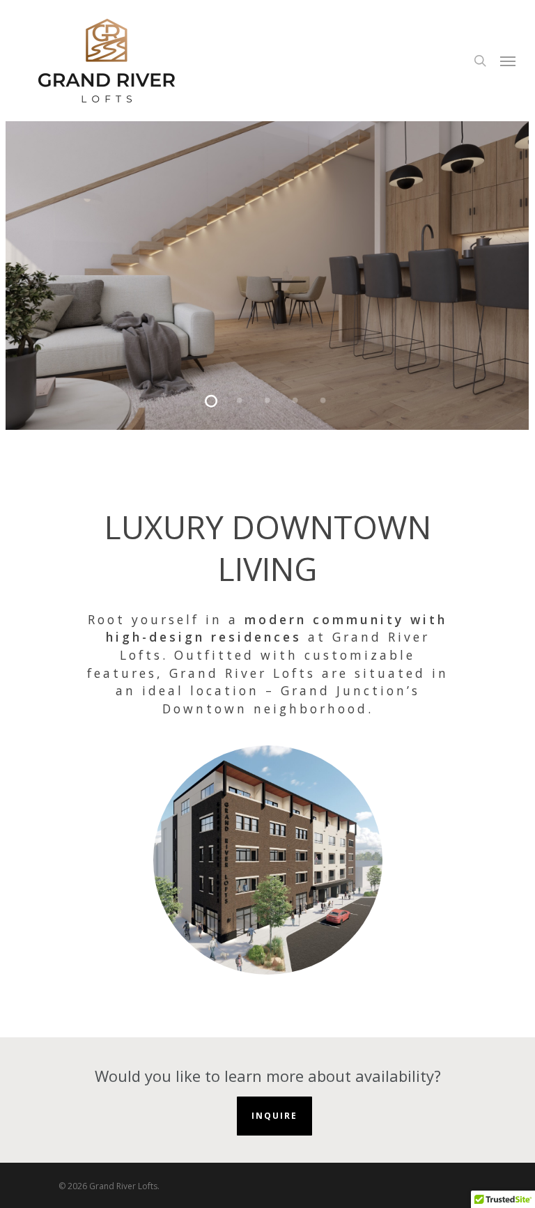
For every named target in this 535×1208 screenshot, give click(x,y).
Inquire (274, 1116)
